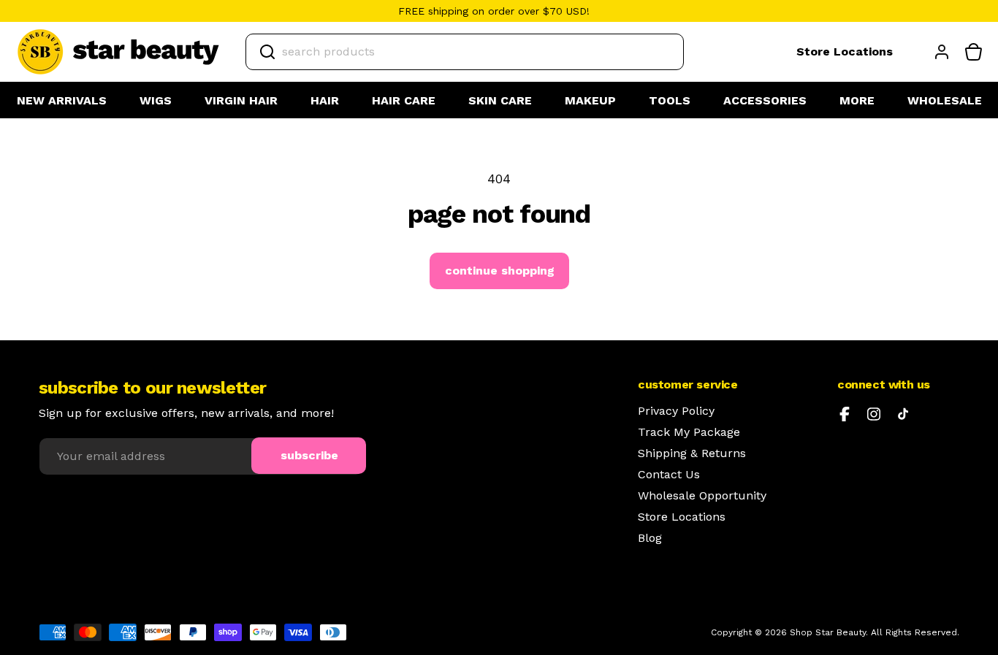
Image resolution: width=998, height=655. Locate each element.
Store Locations (844, 51)
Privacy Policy (676, 411)
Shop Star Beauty (828, 632)
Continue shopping (500, 270)
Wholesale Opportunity (702, 496)
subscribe (309, 455)
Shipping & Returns (692, 453)
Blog (650, 538)
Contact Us (669, 474)
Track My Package (689, 432)
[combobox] (464, 52)
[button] (156, 101)
